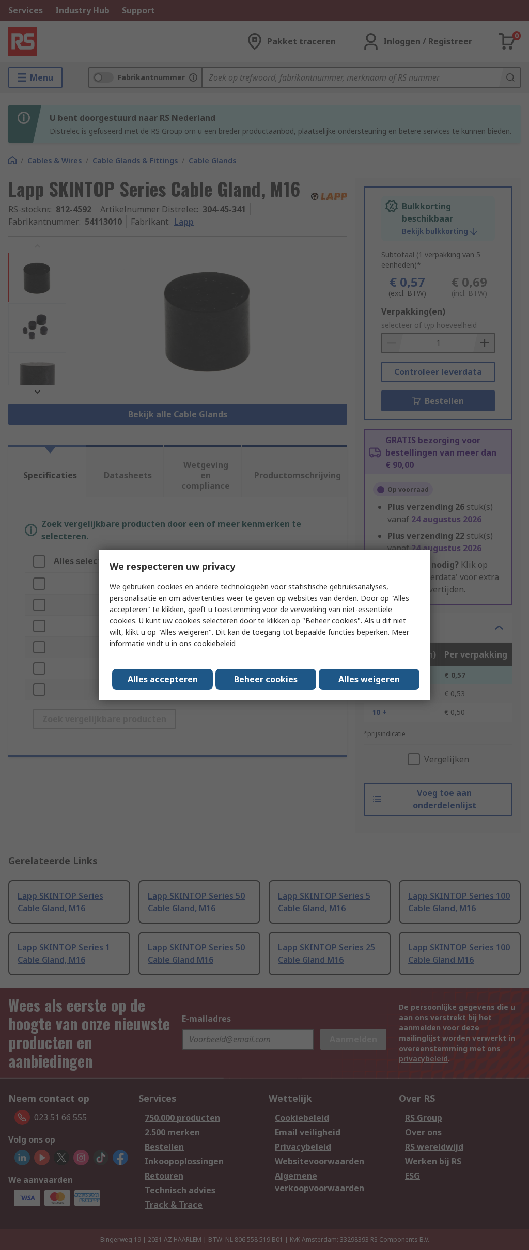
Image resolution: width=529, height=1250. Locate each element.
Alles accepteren (163, 679)
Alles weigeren (369, 679)
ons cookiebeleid (207, 643)
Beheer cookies (266, 679)
